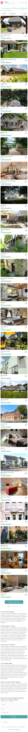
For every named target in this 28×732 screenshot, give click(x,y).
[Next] (25, 25)
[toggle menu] (26, 2)
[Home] (1, 722)
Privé (3, 727)
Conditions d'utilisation (11, 727)
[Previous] (2, 25)
